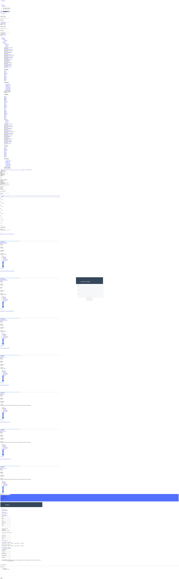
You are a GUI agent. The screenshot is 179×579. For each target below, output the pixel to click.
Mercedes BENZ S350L (4, 280)
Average (11, 543)
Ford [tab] (6, 46)
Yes (3, 548)
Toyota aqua (8, 86)
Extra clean (4, 543)
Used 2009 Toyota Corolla (8, 49)
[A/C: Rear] (3, 187)
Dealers (3, 42)
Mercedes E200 (2, 357)
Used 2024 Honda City (7, 54)
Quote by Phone (5, 260)
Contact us (3, 496)
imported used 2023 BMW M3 (8, 133)
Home (3, 37)
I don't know (22, 543)
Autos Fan (7, 498)
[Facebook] (31, 262)
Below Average (16, 543)
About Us (3, 5)
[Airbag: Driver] (3, 189)
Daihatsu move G (8, 161)
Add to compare (5, 259)
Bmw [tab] (7, 45)
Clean (8, 543)
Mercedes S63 (2, 394)
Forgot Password (2, 23)
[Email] (31, 265)
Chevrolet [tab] (7, 122)
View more (2, 268)
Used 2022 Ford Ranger (7, 64)
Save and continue (4, 540)
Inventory (3, 38)
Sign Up (4, 24)
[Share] (31, 266)
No (5, 548)
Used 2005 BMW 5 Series (8, 59)
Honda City (7, 162)
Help (3, 4)
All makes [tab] (7, 44)
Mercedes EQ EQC (3, 431)
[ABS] (3, 188)
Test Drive (4, 258)
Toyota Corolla (8, 84)
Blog (5, 41)
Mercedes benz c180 (3, 468)
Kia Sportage (8, 90)
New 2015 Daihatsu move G (8, 51)
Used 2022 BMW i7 (7, 138)
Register (4, 0)
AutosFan (3, 39)
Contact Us (4, 6)
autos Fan (3, 256)
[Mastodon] (31, 263)
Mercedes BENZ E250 (3, 243)
